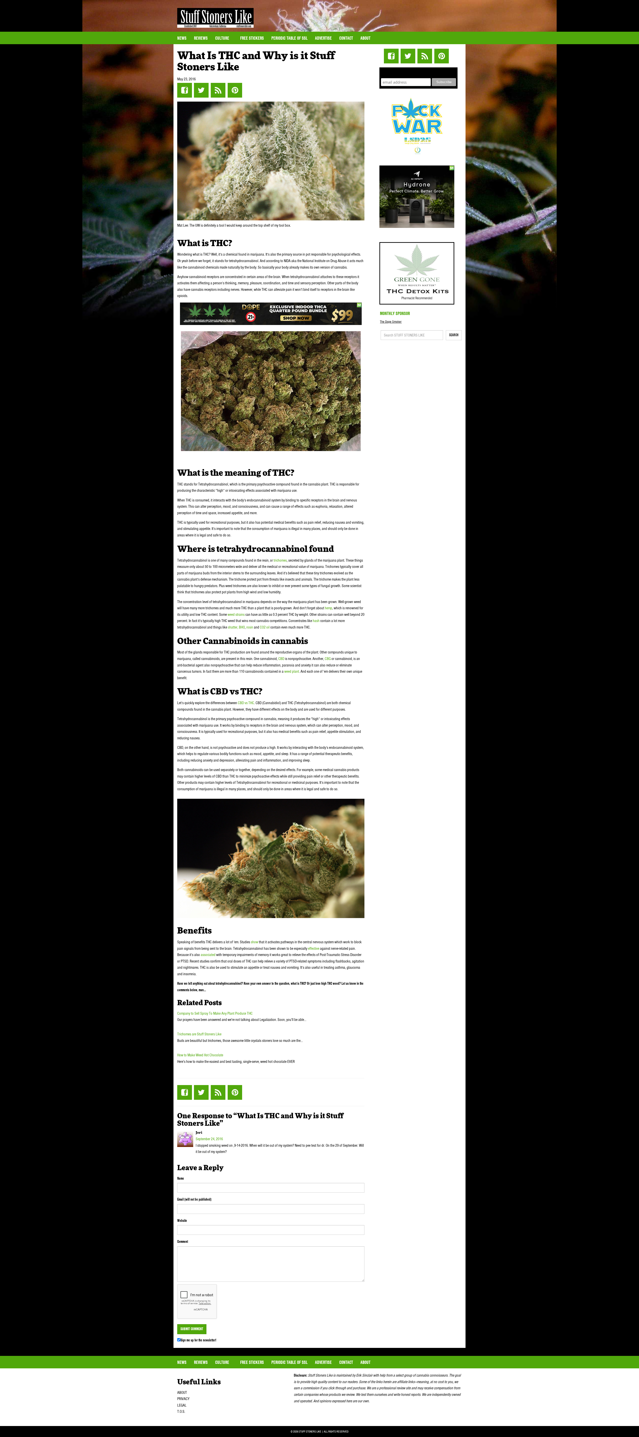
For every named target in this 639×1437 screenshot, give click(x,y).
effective (313, 948)
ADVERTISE (323, 38)
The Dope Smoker (391, 321)
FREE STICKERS (252, 38)
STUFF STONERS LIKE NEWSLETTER (418, 72)
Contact (346, 38)
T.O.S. (181, 1411)
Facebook (184, 90)
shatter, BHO (236, 627)
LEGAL (181, 1405)
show (254, 942)
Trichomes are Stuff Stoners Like (199, 1034)
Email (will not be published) (194, 1199)
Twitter (201, 90)
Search (454, 334)
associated (207, 954)
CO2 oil (265, 627)
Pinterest (234, 90)
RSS (218, 90)
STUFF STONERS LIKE (215, 18)
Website (182, 1220)
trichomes (280, 560)
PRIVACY (183, 1398)
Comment (182, 1241)
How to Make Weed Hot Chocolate (200, 1055)
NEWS (181, 38)
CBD (281, 658)
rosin (249, 627)
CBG (328, 658)
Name (180, 1178)
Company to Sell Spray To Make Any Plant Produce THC (215, 1013)
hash (316, 620)
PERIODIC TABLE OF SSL (289, 38)
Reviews (201, 38)
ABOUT (182, 1392)
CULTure (222, 38)
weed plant (291, 671)
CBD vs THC (246, 702)
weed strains (236, 614)
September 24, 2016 (209, 1138)
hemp (328, 608)
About (365, 38)
